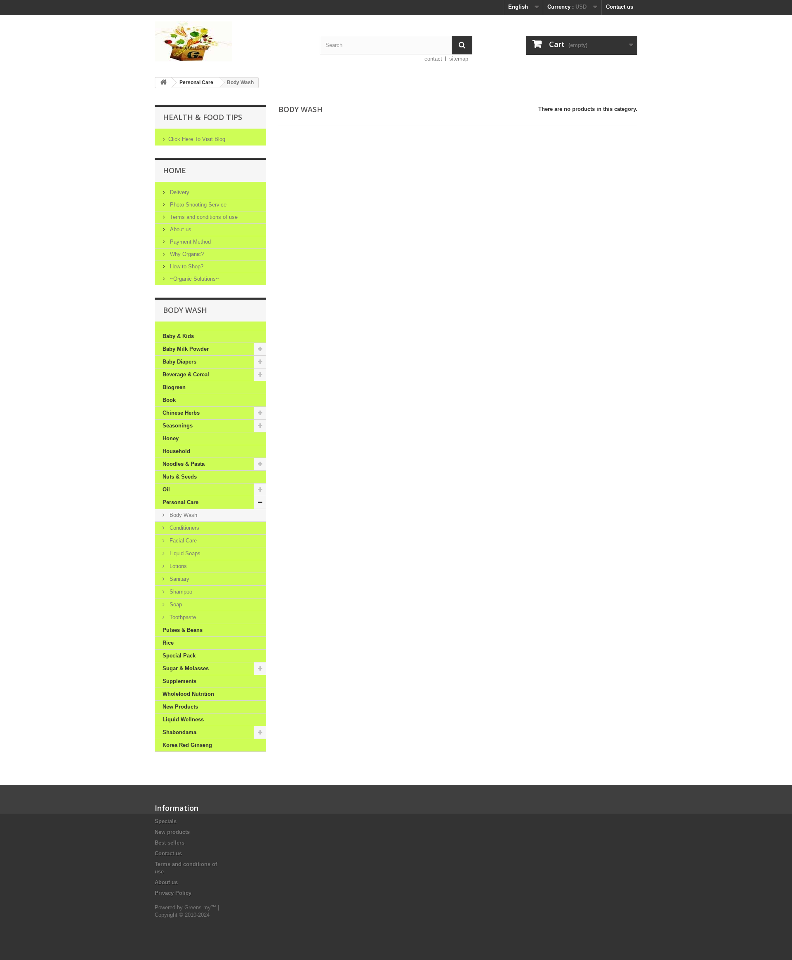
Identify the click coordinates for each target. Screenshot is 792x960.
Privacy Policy (173, 893)
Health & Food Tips (202, 117)
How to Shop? (185, 266)
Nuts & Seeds (180, 477)
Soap (175, 604)
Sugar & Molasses (186, 668)
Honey (171, 438)
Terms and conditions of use (203, 217)
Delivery (178, 192)
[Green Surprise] (231, 41)
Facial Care (182, 541)
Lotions (177, 566)
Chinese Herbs (181, 413)
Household (176, 451)
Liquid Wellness (183, 719)
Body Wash (182, 515)
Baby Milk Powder (186, 349)
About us (179, 229)
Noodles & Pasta (184, 464)
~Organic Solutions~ (193, 279)
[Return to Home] (163, 82)
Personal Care (196, 82)
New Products (180, 707)
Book (169, 400)
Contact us (619, 7)
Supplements (179, 681)
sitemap (458, 59)
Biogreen (174, 387)
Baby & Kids (178, 336)
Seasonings (178, 425)
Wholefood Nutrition (188, 694)
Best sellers (169, 843)
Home (174, 170)
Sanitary (178, 579)
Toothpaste (182, 617)
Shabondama (179, 732)
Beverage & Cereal (186, 374)
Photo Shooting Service (197, 205)
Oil (166, 489)
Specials (166, 821)
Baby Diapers (179, 362)
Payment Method (189, 242)
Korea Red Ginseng (187, 745)
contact (433, 59)
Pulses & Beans (183, 630)
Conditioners (183, 528)
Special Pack (179, 656)
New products (172, 832)
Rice (168, 643)
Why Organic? (186, 254)
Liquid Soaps (184, 553)
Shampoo (180, 592)
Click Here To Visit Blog (196, 139)
